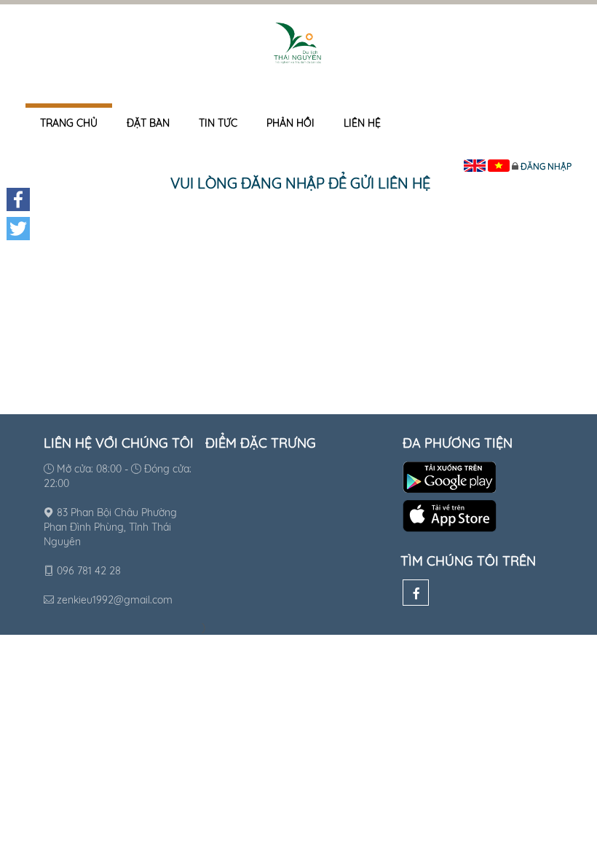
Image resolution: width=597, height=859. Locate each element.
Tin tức (218, 123)
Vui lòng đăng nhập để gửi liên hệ (300, 183)
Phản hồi (290, 123)
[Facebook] (416, 592)
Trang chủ (69, 123)
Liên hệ (362, 123)
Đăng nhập (546, 166)
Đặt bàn (148, 123)
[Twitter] (18, 228)
